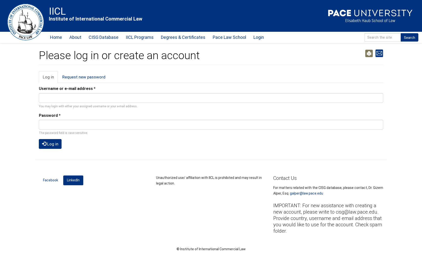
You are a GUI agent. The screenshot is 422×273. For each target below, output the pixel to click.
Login (258, 37)
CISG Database (103, 37)
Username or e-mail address (67, 88)
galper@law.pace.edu (306, 193)
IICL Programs (140, 37)
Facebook (50, 180)
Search (409, 37)
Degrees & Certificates (183, 37)
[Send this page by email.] (379, 53)
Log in (50, 79)
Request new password (84, 77)
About (75, 37)
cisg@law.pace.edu (356, 212)
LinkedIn (75, 180)
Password (50, 115)
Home (56, 37)
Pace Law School (229, 37)
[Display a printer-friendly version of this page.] (369, 53)
